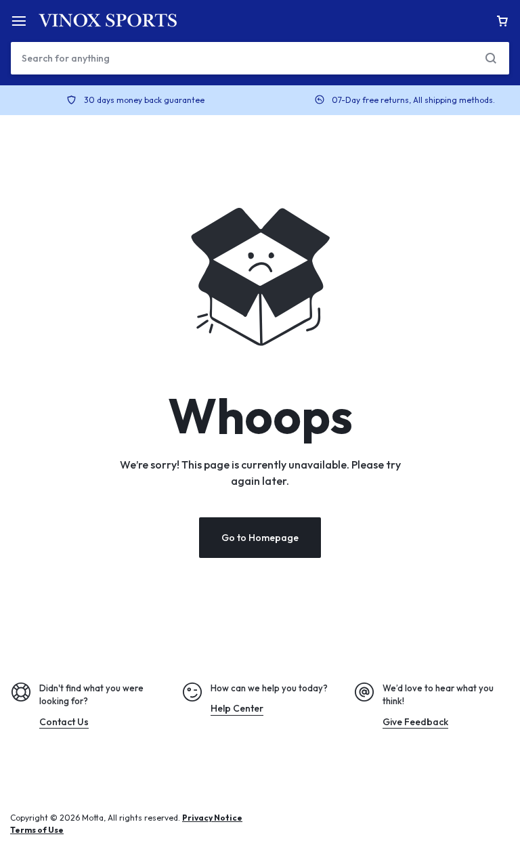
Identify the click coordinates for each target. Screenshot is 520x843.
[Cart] (502, 21)
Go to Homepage (260, 538)
